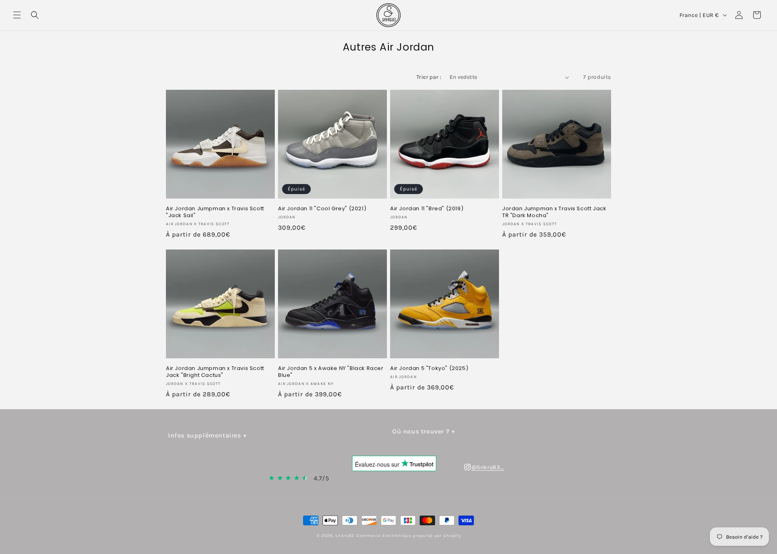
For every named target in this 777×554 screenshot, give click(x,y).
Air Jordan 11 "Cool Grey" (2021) (322, 208)
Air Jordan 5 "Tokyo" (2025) (429, 368)
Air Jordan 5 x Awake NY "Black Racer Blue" (331, 372)
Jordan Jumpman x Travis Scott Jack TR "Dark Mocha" (554, 212)
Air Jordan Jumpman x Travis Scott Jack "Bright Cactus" (215, 372)
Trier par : (428, 77)
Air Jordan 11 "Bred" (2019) (426, 208)
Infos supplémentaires (204, 435)
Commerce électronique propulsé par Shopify (408, 535)
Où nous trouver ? (420, 431)
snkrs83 (345, 535)
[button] (17, 15)
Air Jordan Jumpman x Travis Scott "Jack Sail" (215, 212)
